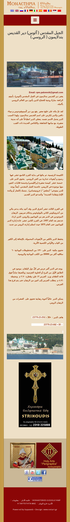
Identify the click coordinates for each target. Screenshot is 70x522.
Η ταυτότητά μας (26, 503)
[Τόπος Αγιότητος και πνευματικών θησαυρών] (35, 5)
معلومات (15, 500)
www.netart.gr (50, 509)
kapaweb (29, 509)
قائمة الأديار (25, 500)
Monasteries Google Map (46, 500)
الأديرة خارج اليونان (46, 503)
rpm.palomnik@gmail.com (49, 92)
